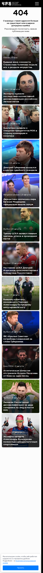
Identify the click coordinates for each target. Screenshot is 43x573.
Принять (20, 568)
